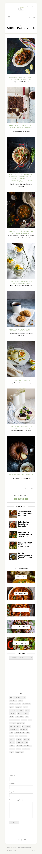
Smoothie (26, 739)
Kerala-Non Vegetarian (26, 77)
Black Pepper (26, 704)
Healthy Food (26, 726)
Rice (16, 736)
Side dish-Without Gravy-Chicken (21, 79)
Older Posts (27, 488)
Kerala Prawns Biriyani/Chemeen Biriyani (21, 185)
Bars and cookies (14, 125)
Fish (30, 720)
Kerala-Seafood (13, 231)
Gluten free (21, 723)
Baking (21, 700)
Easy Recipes (19, 716)
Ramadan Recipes (24, 178)
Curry (19, 713)
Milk (11, 733)
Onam (11, 736)
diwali (12, 716)
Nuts (27, 733)
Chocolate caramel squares (21, 131)
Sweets (12, 745)
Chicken (12, 710)
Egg (26, 716)
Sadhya (12, 739)
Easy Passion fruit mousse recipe (21, 383)
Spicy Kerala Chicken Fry (21, 82)
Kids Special (28, 127)
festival (24, 720)
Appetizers (13, 700)
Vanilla (12, 749)
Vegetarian (25, 749)
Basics (11, 175)
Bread (12, 707)
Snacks (21, 129)
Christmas (20, 710)
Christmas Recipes (26, 76)
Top (33, 850)
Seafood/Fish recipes (26, 231)
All (11, 697)
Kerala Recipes (23, 176)
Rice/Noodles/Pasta (16, 180)
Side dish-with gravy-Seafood (21, 233)
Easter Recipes (13, 77)
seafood (19, 739)
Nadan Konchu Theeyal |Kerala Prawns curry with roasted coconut (21, 237)
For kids (12, 723)
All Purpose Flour (19, 697)
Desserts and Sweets (16, 127)
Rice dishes (23, 736)
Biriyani (17, 175)
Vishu (11, 752)
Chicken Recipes (14, 76)
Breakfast (19, 707)
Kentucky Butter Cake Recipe (21, 478)
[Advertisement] (21, 678)
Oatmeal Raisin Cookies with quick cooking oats (21, 334)
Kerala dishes (14, 729)
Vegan (18, 749)
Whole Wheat (19, 752)
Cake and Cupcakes (14, 474)
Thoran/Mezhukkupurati (23, 745)
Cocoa (27, 710)
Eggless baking (15, 720)
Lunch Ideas (24, 729)
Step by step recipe (22, 742)
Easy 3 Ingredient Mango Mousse (21, 285)
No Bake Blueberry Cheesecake (21, 431)
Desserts (26, 713)
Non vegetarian (19, 733)
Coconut (13, 713)
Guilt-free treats (15, 726)
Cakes (25, 707)
